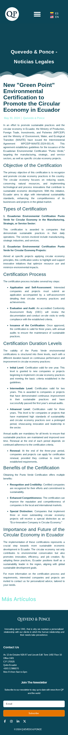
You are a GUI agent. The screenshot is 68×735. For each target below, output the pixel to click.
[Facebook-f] (4, 721)
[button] (37, 14)
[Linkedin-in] (18, 721)
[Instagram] (11, 721)
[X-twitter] (24, 721)
